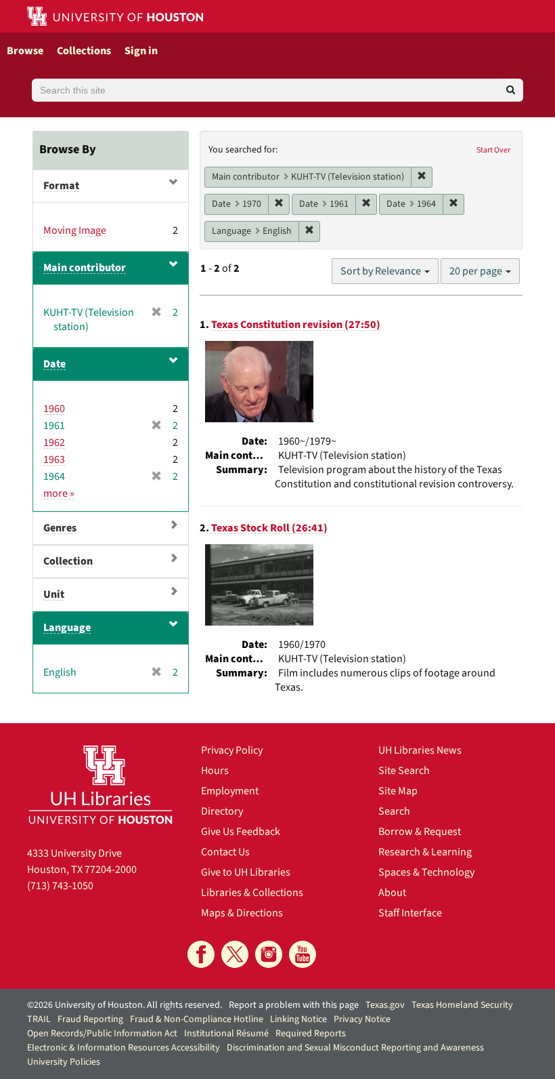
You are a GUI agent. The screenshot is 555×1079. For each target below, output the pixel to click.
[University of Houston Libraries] (100, 784)
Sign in (141, 50)
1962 (54, 442)
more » (58, 493)
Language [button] (67, 627)
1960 (54, 408)
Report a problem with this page (294, 1005)
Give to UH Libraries (245, 872)
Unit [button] (53, 594)
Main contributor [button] (84, 267)
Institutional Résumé (226, 1033)
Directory (222, 811)
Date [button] (54, 364)
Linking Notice (298, 1019)
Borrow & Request (419, 831)
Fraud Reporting (90, 1019)
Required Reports (310, 1033)
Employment (230, 790)
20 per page (476, 271)
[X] (234, 954)
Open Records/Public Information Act (102, 1033)
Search (394, 811)
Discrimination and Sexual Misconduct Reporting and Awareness (355, 1048)
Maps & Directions (242, 912)
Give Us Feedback (240, 831)
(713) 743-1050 (60, 885)
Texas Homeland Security (462, 1005)
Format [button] (61, 185)
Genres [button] (59, 528)
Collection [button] (68, 561)
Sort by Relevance (381, 271)
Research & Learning (425, 851)
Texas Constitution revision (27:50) (295, 324)
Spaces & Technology (426, 872)
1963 (54, 459)
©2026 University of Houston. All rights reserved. (124, 1005)
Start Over (493, 150)
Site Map (398, 790)
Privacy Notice (362, 1019)
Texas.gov (385, 1005)
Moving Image (74, 230)
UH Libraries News (420, 750)
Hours (215, 770)
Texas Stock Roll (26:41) (269, 528)
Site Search (404, 770)
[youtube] (302, 954)
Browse (25, 50)
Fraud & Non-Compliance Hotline (196, 1019)
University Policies (63, 1062)
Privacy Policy (232, 750)
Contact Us (225, 851)
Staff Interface (410, 912)
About (392, 892)
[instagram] (268, 954)
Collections (84, 50)
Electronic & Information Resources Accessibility (123, 1048)
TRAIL (39, 1019)
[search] (510, 90)
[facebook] (201, 954)
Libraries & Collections (252, 892)
